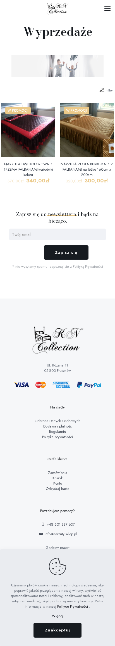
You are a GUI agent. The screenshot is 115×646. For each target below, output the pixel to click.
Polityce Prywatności (73, 606)
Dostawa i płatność (57, 426)
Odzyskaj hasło (57, 488)
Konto (57, 483)
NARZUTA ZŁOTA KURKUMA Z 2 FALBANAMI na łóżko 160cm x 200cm (87, 169)
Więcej (57, 616)
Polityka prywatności (57, 437)
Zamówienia (57, 472)
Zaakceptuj (57, 630)
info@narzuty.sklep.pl (60, 534)
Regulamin (57, 431)
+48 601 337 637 (60, 524)
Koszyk (57, 478)
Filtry (109, 90)
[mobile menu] (107, 8)
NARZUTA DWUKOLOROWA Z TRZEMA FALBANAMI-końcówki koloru (28, 169)
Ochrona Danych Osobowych (57, 421)
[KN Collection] (57, 8)
